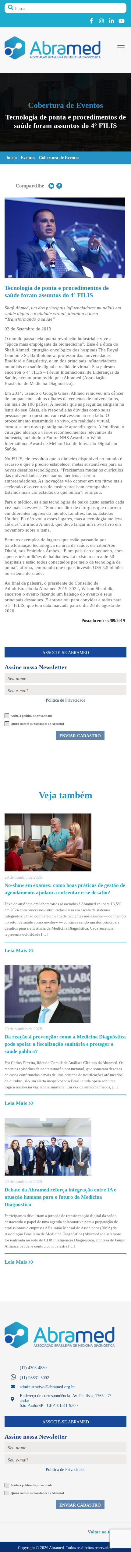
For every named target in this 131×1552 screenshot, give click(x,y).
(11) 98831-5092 (34, 1378)
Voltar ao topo (103, 1531)
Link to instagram (101, 21)
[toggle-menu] (120, 47)
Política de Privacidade (65, 700)
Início (11, 157)
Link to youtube (121, 21)
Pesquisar (11, 7)
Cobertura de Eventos (59, 157)
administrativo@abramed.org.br (47, 1387)
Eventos (28, 157)
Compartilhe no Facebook (59, 186)
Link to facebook (91, 21)
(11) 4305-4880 (33, 1367)
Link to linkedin (111, 21)
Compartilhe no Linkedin (51, 186)
